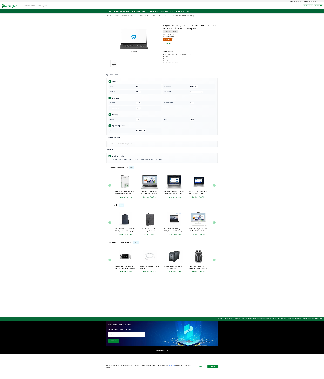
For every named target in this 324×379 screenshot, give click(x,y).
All (110, 11)
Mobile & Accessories (139, 11)
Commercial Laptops (127, 16)
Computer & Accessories (121, 11)
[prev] (109, 185)
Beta (131, 167)
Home (110, 16)
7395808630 (312, 1)
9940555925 (297, 1)
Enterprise (153, 11)
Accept (213, 366)
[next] (214, 185)
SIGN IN (319, 6)
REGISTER (309, 6)
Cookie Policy (171, 365)
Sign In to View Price (170, 43)
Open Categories (165, 11)
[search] (20, 6)
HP (164, 22)
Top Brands (178, 11)
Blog (188, 11)
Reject (201, 366)
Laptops (116, 16)
